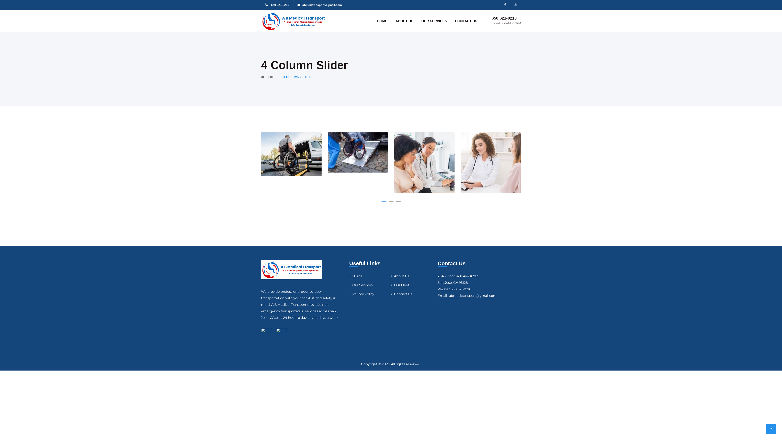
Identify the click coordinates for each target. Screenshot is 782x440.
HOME (382, 21)
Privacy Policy (363, 294)
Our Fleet (401, 285)
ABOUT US (404, 21)
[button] (384, 201)
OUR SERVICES (434, 21)
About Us (401, 276)
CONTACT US (466, 21)
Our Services (362, 285)
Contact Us (403, 294)
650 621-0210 (504, 18)
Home (271, 77)
